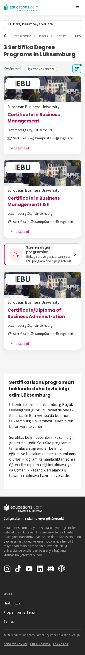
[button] (41, 68)
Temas (9, 621)
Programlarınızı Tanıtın (20, 612)
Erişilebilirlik (60, 644)
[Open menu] (77, 8)
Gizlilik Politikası (40, 644)
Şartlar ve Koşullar (15, 644)
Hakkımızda (12, 603)
